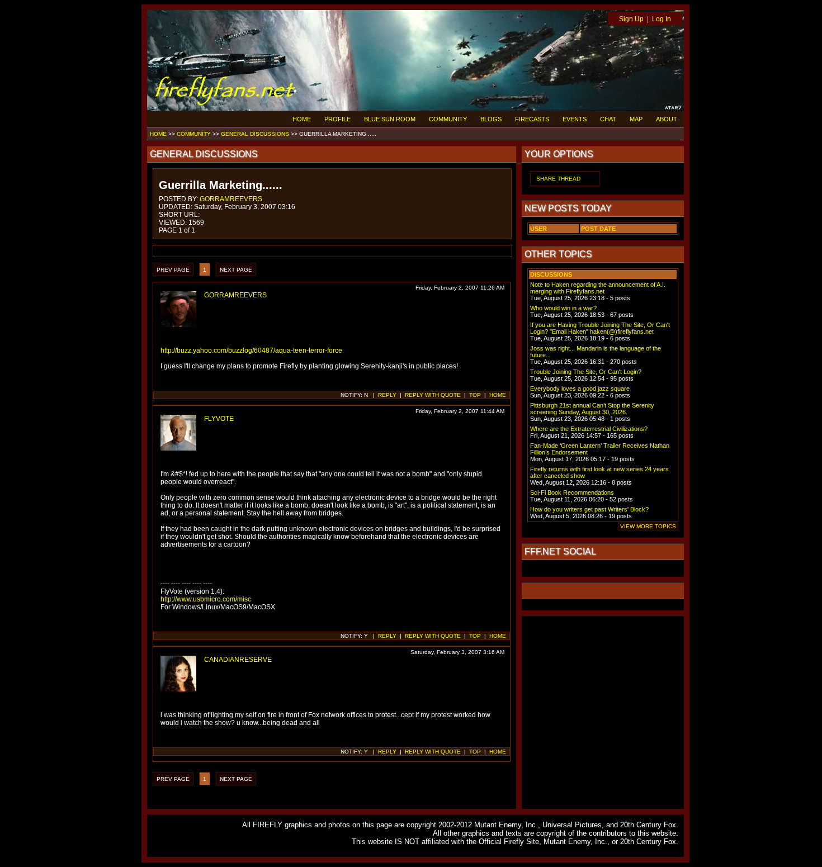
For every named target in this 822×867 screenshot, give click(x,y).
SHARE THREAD (558, 179)
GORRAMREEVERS (231, 199)
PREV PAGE (173, 270)
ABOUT (666, 119)
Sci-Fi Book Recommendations (572, 492)
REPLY (387, 395)
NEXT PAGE (236, 270)
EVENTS (575, 119)
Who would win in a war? (563, 308)
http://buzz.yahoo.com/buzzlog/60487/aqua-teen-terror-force (251, 350)
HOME (301, 119)
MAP (636, 119)
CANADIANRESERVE (238, 660)
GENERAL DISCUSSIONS (255, 134)
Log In (661, 19)
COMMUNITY (448, 119)
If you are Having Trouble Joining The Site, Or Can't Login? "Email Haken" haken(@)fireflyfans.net (600, 328)
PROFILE (337, 119)
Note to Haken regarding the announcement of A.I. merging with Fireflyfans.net (597, 288)
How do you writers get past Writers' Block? (589, 509)
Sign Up (631, 19)
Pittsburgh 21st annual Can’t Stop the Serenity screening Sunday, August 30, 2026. (592, 408)
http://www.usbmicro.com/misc (205, 599)
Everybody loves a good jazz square (580, 388)
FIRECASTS (532, 119)
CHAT (608, 119)
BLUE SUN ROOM (389, 119)
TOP (475, 395)
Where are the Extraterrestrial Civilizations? (589, 428)
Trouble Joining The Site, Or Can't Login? (585, 371)
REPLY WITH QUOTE (433, 395)
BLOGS (491, 119)
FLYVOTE (219, 419)
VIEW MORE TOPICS (648, 526)
